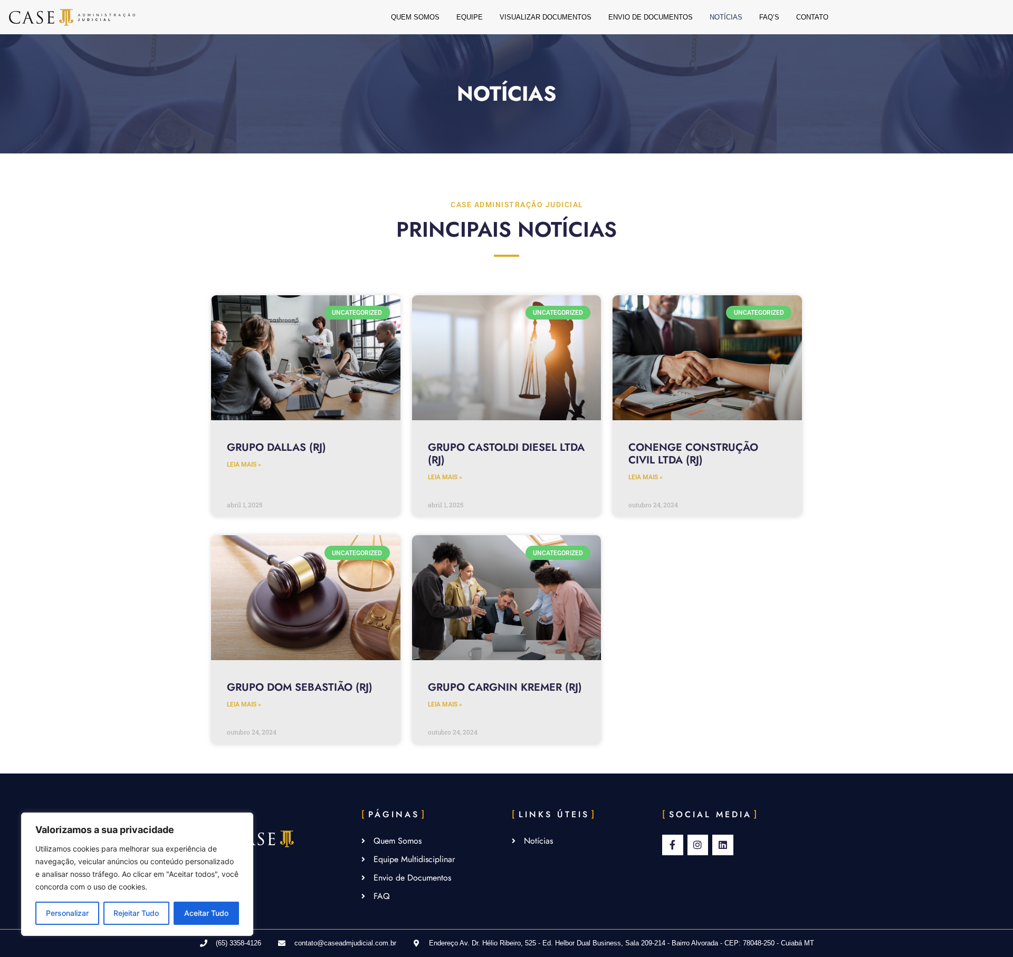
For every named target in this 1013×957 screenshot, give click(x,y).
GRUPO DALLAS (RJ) (276, 447)
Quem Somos (415, 17)
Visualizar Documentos (545, 17)
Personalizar (67, 912)
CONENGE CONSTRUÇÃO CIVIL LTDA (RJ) (693, 454)
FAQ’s (769, 17)
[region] (137, 874)
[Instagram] (698, 845)
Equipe (469, 17)
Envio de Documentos (650, 17)
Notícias (726, 17)
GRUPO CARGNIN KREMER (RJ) (505, 687)
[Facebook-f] (672, 845)
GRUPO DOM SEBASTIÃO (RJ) (301, 687)
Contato (812, 17)
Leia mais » (244, 464)
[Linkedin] (722, 845)
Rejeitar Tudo (136, 912)
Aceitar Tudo (206, 912)
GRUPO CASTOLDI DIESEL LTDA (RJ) (506, 454)
